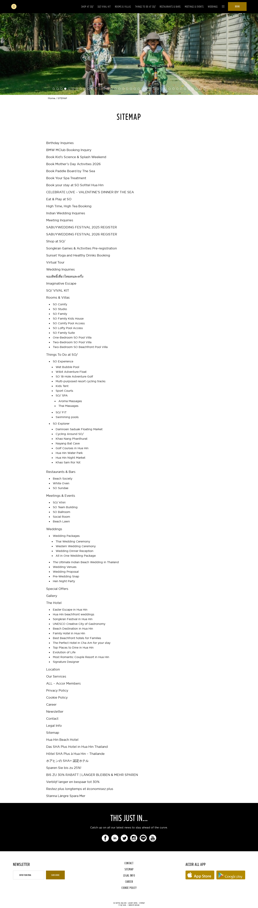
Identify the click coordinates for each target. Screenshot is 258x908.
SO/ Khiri (59, 502)
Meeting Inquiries (59, 220)
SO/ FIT (61, 412)
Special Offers (57, 588)
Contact (52, 718)
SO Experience (63, 361)
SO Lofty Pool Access (68, 328)
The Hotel (54, 602)
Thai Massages (68, 405)
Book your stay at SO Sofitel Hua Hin (75, 185)
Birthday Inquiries (60, 143)
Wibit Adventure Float (71, 371)
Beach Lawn (61, 521)
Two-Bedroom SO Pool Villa (72, 342)
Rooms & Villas (123, 6)
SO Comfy (60, 304)
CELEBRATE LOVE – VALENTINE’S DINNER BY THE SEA (90, 192)
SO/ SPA (62, 395)
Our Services (56, 676)
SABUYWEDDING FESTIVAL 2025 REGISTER (81, 227)
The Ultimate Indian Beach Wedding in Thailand (86, 562)
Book (237, 6)
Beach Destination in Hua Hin (73, 628)
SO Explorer (61, 423)
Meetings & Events (194, 6)
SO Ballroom (61, 511)
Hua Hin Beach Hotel (62, 739)
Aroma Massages (70, 401)
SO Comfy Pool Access (69, 323)
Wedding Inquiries (60, 269)
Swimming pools (67, 417)
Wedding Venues (65, 566)
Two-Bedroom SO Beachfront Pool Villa (80, 347)
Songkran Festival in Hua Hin (72, 619)
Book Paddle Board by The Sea (70, 171)
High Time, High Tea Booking (68, 206)
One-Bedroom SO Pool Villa (72, 337)
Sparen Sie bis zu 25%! (63, 767)
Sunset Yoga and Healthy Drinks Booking (78, 255)
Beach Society (62, 478)
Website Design (134, 905)
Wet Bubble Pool (67, 367)
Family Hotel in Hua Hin (69, 633)
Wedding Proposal (66, 571)
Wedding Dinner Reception (74, 550)
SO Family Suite (64, 332)
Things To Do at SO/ (145, 6)
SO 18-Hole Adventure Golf (74, 376)
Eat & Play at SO (58, 199)
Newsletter (54, 711)
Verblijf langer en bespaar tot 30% (73, 781)
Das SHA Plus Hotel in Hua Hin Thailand (77, 746)
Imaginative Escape (61, 283)
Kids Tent (62, 386)
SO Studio (60, 309)
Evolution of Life (64, 652)
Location (53, 669)
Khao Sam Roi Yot (68, 462)
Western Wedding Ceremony (76, 546)
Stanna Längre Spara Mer (65, 796)
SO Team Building (65, 507)
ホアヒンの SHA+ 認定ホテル (67, 760)
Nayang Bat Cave (68, 443)
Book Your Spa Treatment (66, 178)
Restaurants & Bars (170, 6)
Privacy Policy (57, 690)
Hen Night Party (64, 581)
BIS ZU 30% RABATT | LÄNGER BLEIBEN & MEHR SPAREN (92, 774)
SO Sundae (60, 488)
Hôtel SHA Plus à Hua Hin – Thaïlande (75, 753)
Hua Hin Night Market (70, 457)
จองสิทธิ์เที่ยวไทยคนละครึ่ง (64, 276)
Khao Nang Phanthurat (71, 438)
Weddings (213, 6)
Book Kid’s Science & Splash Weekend (76, 157)
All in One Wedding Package (76, 555)
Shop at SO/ (87, 6)
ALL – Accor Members (63, 683)
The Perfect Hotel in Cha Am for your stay (81, 642)
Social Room (61, 516)
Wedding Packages (66, 535)
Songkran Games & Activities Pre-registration (81, 248)
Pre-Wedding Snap (66, 576)
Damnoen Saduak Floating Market (79, 429)
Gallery (51, 595)
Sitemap (52, 732)
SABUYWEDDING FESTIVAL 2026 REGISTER (81, 234)
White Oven (61, 483)
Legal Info (54, 725)
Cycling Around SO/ (70, 433)
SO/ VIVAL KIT (104, 6)
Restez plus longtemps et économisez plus (79, 788)
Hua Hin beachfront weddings (73, 614)
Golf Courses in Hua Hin (72, 448)
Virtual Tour (55, 262)
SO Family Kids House (68, 318)
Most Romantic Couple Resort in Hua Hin (81, 657)
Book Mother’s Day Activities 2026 (73, 164)
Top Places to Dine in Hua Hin (73, 647)
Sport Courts (64, 390)
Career (51, 704)
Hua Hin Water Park (69, 452)
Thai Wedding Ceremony (73, 541)
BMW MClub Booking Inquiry (68, 150)
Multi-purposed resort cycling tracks (80, 381)
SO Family (60, 313)
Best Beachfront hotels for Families (77, 638)
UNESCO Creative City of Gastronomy (79, 623)
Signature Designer (66, 661)
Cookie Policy (57, 697)
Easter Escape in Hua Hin (70, 609)
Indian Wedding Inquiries (65, 213)
